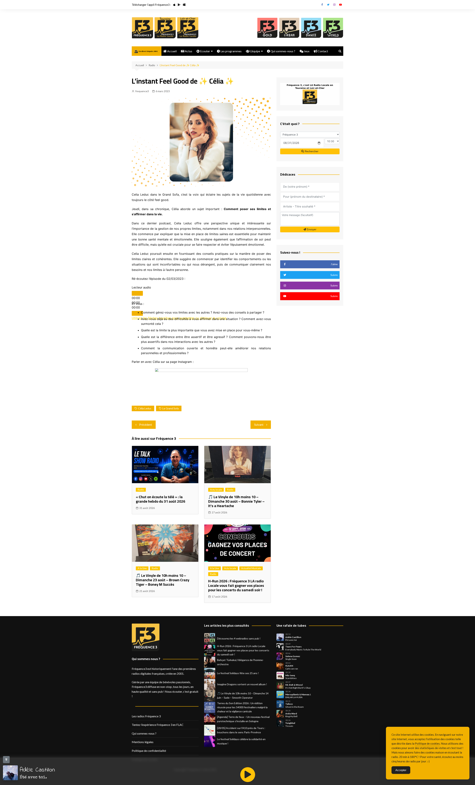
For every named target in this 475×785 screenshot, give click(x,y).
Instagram (334, 4)
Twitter (328, 4)
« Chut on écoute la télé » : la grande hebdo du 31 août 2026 (160, 499)
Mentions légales (142, 742)
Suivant (258, 424)
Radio (141, 489)
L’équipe (255, 51)
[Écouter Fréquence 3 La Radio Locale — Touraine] (165, 28)
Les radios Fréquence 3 (146, 716)
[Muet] (137, 313)
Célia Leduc (144, 408)
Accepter (400, 770)
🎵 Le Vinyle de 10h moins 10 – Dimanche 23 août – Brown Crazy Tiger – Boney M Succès (162, 580)
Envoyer (311, 229)
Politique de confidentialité (149, 750)
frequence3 (142, 91)
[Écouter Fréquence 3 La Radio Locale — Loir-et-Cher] (188, 28)
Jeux (306, 51)
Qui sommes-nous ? (282, 51)
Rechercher (311, 151)
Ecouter (204, 51)
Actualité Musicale (251, 568)
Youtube (340, 4)
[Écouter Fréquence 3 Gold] (267, 28)
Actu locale (216, 489)
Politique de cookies (427, 743)
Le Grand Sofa (170, 408)
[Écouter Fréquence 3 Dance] (311, 28)
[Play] (247, 774)
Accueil (172, 51)
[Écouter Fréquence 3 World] (333, 28)
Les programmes (231, 51)
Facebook (322, 4)
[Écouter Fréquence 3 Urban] (289, 28)
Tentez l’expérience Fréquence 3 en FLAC (158, 724)
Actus (188, 51)
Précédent (145, 424)
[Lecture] (137, 293)
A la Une (142, 568)
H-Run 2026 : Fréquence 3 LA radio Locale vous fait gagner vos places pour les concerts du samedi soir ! (236, 585)
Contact (322, 51)
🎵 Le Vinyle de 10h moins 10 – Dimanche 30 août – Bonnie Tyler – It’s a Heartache (236, 501)
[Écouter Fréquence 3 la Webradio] (142, 28)
